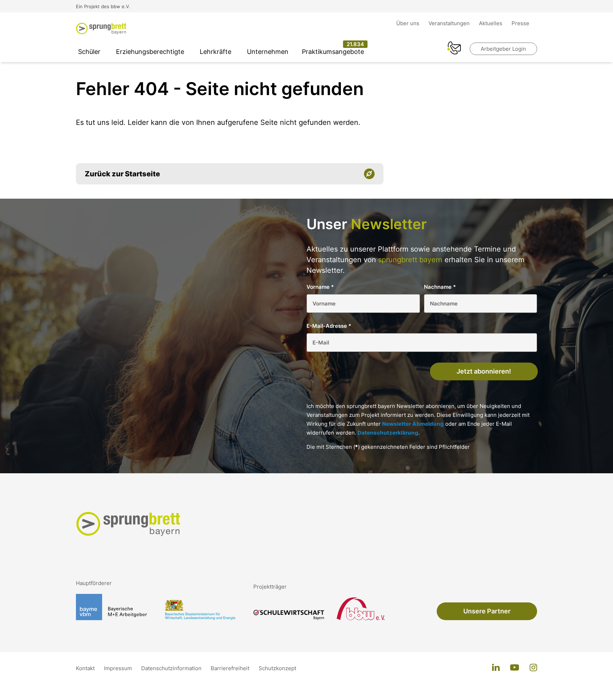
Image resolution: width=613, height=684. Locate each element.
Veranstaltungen (450, 23)
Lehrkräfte (215, 51)
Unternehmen (267, 51)
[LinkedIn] (495, 668)
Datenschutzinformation (172, 668)
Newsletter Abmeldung (413, 423)
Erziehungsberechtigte (150, 51)
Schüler (89, 51)
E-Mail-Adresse (328, 326)
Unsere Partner (486, 611)
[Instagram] (533, 668)
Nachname (440, 287)
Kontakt (86, 668)
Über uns (408, 23)
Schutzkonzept (277, 668)
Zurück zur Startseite (122, 174)
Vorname (320, 287)
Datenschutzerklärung (388, 432)
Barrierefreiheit (231, 668)
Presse (520, 23)
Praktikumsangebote (333, 51)
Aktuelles (491, 23)
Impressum (118, 668)
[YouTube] (514, 668)
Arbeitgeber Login (503, 48)
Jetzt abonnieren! (484, 371)
